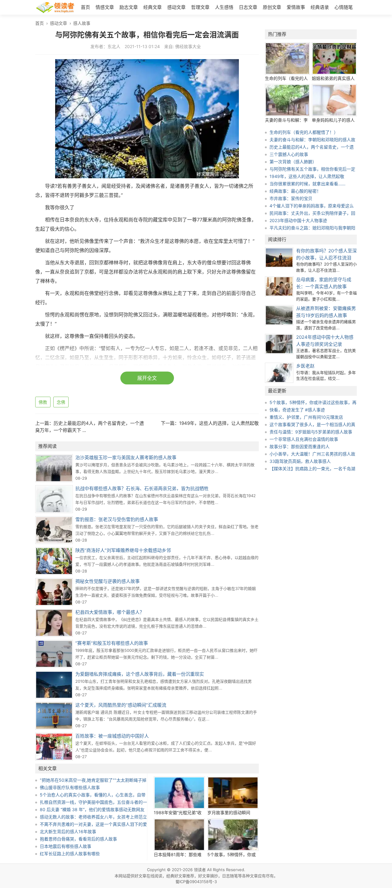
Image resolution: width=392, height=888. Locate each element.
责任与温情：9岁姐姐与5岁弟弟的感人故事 (311, 431)
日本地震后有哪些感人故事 (65, 846)
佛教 (43, 402)
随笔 (234, 875)
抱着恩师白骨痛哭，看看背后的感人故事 (78, 838)
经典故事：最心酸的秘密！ (295, 191)
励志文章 (128, 7)
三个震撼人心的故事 (289, 154)
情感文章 (105, 7)
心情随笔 (343, 7)
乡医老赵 (305, 366)
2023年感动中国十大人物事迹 (298, 220)
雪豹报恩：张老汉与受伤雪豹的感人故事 (116, 519)
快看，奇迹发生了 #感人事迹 (297, 409)
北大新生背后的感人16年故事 (68, 831)
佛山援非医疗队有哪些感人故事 (70, 787)
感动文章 (176, 7)
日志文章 (248, 7)
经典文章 (152, 7)
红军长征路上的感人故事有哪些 (70, 853)
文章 (254, 875)
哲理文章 (200, 7)
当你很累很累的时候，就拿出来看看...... (307, 183)
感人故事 (81, 23)
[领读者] (55, 8)
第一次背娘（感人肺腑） (293, 161)
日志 (226, 875)
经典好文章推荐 (180, 875)
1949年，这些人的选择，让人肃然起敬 (219, 423)
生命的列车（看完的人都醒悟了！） (304, 132)
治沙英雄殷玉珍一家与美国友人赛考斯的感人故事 (125, 457)
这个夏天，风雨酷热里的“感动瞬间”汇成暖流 (120, 705)
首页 (85, 7)
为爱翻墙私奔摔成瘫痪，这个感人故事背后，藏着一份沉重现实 (139, 674)
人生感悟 (224, 7)
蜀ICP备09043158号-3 (196, 881)
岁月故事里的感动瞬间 (228, 812)
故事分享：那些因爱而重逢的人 (300, 446)
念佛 (61, 402)
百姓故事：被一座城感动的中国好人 (112, 736)
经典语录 (320, 7)
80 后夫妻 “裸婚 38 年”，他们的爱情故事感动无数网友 (92, 809)
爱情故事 (296, 7)
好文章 (140, 875)
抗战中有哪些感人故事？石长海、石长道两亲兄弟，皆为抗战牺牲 (142, 488)
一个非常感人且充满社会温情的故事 (304, 439)
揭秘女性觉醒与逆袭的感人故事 (107, 581)
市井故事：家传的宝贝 (291, 198)
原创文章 (272, 7)
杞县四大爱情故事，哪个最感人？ (109, 612)
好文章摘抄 (208, 875)
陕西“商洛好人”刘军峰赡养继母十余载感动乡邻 (123, 550)
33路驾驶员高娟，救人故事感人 (300, 461)
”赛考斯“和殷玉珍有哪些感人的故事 (111, 643)
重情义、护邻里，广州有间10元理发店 (306, 417)
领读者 (200, 869)
